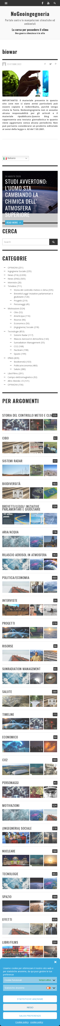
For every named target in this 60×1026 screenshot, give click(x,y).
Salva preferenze (30, 1015)
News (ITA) (13, 275)
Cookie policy (22, 1022)
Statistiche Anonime (30, 998)
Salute (17, 369)
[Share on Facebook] (45, 64)
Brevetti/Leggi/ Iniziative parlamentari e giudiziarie (21, 507)
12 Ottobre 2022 (14, 64)
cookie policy (36, 1022)
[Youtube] (48, 3)
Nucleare (18, 350)
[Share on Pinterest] (56, 64)
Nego (30, 1007)
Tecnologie (13, 331)
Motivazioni (13, 308)
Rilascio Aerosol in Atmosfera (28, 338)
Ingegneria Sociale (17, 271)
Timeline (12, 286)
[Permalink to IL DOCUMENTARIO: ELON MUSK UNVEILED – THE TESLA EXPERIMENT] (50, 951)
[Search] (6, 3)
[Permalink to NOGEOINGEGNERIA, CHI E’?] (15, 610)
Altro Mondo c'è (16, 380)
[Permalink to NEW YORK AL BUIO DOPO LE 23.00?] (36, 746)
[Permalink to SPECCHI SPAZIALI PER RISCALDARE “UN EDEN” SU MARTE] (36, 906)
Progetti (18, 300)
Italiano (11, 158)
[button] (55, 962)
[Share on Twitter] (50, 64)
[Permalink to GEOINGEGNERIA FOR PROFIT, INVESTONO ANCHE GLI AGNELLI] (50, 746)
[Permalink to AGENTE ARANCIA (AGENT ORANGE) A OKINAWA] (15, 701)
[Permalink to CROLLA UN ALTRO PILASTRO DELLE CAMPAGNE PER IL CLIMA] (50, 769)
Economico (19, 323)
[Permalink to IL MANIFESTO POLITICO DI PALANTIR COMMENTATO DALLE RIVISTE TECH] (50, 837)
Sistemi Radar (21, 335)
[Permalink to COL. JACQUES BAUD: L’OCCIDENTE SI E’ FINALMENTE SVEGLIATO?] (36, 610)
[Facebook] (42, 3)
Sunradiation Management (27, 342)
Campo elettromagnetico (20, 377)
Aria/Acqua (19, 315)
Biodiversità (20, 361)
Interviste (12, 282)
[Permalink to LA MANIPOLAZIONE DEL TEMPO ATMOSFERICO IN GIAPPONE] (36, 424)
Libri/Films (13, 373)
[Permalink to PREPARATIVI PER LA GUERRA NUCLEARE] (15, 860)
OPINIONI (13, 267)
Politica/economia (23, 365)
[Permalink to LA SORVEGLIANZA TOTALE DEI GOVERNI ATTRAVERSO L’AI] (36, 837)
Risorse (17, 319)
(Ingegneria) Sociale (23, 327)
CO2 (16, 346)
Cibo (16, 312)
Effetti (11, 358)
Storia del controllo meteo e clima (31, 289)
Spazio (17, 353)
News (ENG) (14, 278)
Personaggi (19, 304)
